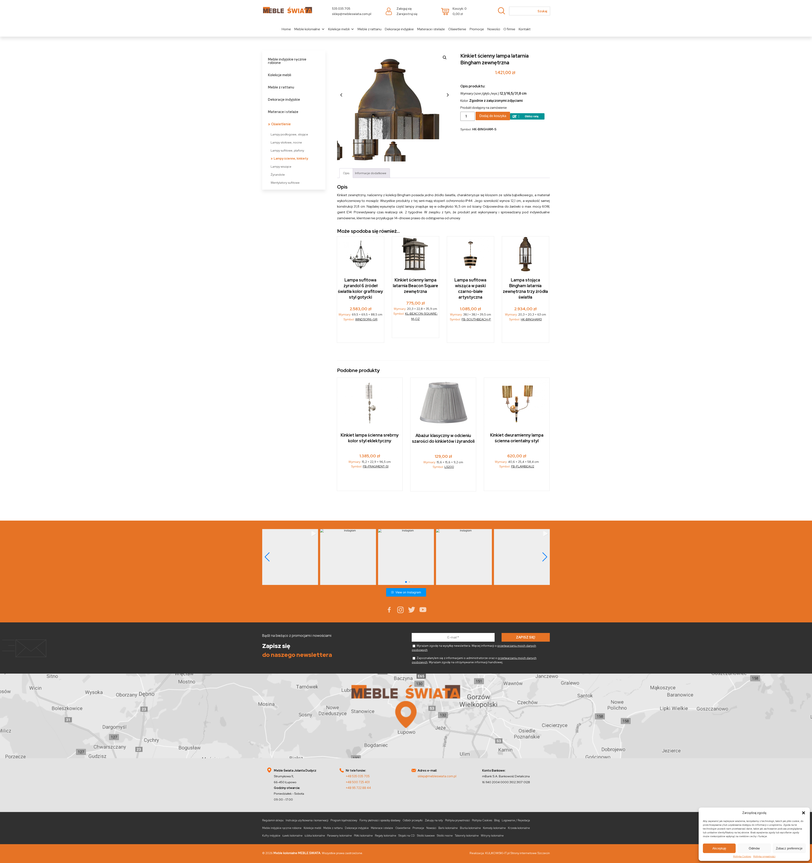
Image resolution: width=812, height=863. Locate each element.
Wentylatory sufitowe (285, 183)
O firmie (509, 29)
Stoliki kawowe (426, 835)
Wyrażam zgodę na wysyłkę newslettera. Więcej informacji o (474, 648)
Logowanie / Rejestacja (516, 820)
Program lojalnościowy (344, 820)
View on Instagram (408, 592)
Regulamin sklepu (273, 820)
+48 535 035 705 (358, 776)
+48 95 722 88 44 (358, 788)
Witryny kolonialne (492, 835)
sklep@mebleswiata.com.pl (351, 14)
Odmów (754, 848)
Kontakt (525, 29)
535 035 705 (341, 9)
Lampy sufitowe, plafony (287, 150)
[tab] (346, 173)
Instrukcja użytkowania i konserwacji (307, 820)
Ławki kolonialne (293, 835)
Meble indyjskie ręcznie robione (287, 61)
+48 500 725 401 (358, 782)
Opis (346, 173)
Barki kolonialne (448, 828)
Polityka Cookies (742, 856)
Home (286, 29)
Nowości (493, 29)
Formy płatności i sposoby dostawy (380, 820)
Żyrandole (278, 174)
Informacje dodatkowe (370, 173)
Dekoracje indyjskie (399, 29)
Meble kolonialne (307, 29)
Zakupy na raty (434, 820)
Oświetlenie (457, 29)
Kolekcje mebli (339, 29)
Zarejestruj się (406, 14)
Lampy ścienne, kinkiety (291, 158)
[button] (803, 813)
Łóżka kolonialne (315, 835)
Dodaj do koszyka (492, 116)
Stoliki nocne (445, 835)
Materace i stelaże (431, 29)
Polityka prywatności (764, 856)
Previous (341, 95)
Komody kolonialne (494, 828)
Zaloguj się (404, 9)
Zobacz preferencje (789, 848)
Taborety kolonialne (467, 835)
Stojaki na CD (406, 835)
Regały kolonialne (385, 835)
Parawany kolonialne (339, 835)
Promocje (477, 29)
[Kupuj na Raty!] (527, 118)
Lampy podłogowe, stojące (289, 134)
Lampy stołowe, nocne (286, 142)
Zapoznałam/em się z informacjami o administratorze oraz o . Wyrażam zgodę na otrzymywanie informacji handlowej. (474, 660)
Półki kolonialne (363, 835)
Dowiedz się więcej (526, 333)
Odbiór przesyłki (413, 820)
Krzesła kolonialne (519, 828)
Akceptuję (719, 848)
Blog (497, 820)
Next (447, 95)
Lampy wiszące (281, 166)
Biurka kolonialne (470, 828)
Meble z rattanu (369, 29)
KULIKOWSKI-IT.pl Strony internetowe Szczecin (517, 853)
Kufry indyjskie (271, 835)
